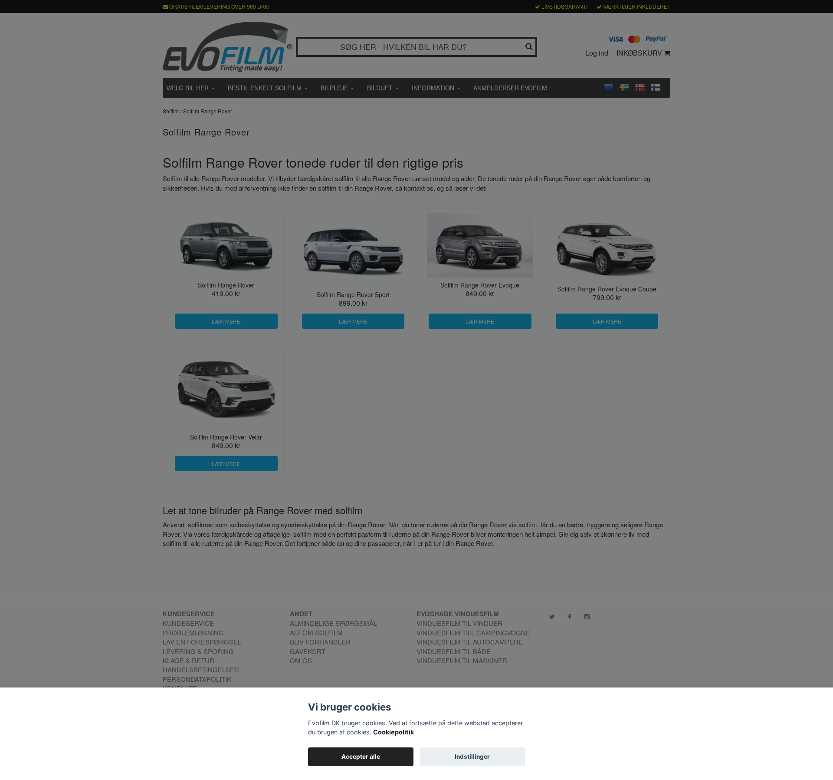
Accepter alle (360, 756)
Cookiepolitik (393, 732)
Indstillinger (472, 756)
